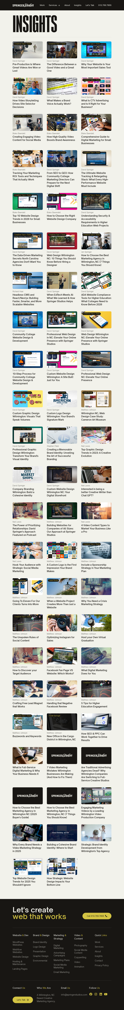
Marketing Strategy (60, 937)
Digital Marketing (58, 946)
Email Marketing (62, 972)
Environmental (40, 960)
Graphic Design (40, 956)
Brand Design (41, 935)
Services (99, 946)
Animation (79, 966)
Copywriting (80, 957)
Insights (98, 956)
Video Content (78, 937)
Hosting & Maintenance (19, 962)
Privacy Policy (102, 965)
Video (77, 962)
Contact (99, 960)
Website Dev (20, 935)
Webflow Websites (17, 950)
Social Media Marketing (60, 966)
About (98, 951)
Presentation (39, 951)
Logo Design (39, 946)
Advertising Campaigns (59, 954)
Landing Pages (20, 969)
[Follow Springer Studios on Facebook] (91, 994)
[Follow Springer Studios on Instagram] (95, 994)
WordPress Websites (18, 943)
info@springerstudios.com (74, 994)
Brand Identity (40, 942)
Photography (80, 945)
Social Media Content (80, 951)
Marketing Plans (62, 960)
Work (97, 942)
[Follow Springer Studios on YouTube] (105, 994)
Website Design (21, 957)
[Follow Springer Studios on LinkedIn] (100, 994)
